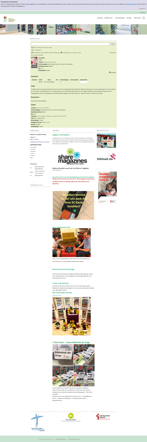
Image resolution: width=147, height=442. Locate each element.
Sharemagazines (56, 170)
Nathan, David (45, 122)
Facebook (32, 149)
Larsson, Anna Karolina (50, 62)
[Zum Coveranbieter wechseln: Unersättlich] (34, 60)
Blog (31, 157)
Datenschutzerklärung (131, 4)
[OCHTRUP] (9, 19)
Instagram (33, 151)
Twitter (32, 153)
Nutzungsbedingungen (74, 439)
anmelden (142, 12)
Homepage (33, 147)
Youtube (32, 155)
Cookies (27, 4)
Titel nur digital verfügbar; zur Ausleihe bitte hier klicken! (51, 116)
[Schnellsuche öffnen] (143, 18)
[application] (109, 17)
